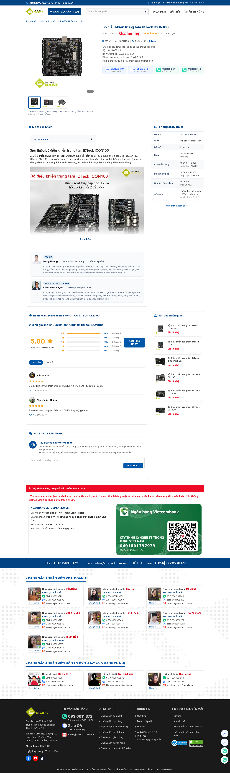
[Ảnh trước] (32, 61)
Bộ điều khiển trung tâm (72, 21)
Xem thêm (85, 239)
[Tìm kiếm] (144, 11)
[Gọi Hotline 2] (224, 760)
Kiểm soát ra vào (48, 21)
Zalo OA (75, 725)
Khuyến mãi (179, 721)
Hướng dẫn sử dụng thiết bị (188, 726)
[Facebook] (28, 758)
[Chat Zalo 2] (224, 742)
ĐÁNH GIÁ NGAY (134, 343)
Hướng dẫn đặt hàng (111, 721)
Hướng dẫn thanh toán (112, 732)
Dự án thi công (194, 11)
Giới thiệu (141, 716)
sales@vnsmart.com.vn (110, 563)
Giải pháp (175, 11)
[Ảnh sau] (91, 61)
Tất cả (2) (36, 362)
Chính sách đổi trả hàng (113, 743)
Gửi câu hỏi (131, 465)
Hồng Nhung (50, 261)
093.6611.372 (66, 563)
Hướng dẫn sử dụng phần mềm (187, 734)
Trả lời (32, 390)
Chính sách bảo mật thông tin (116, 748)
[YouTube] (35, 758)
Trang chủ (31, 21)
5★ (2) (50, 362)
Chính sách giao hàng (112, 737)
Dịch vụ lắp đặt (145, 721)
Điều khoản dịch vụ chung (114, 726)
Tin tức (177, 716)
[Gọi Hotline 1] (224, 751)
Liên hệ (141, 726)
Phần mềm (159, 11)
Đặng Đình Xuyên (53, 287)
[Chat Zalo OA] (224, 733)
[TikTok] (42, 758)
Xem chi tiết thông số (176, 205)
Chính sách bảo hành (112, 716)
